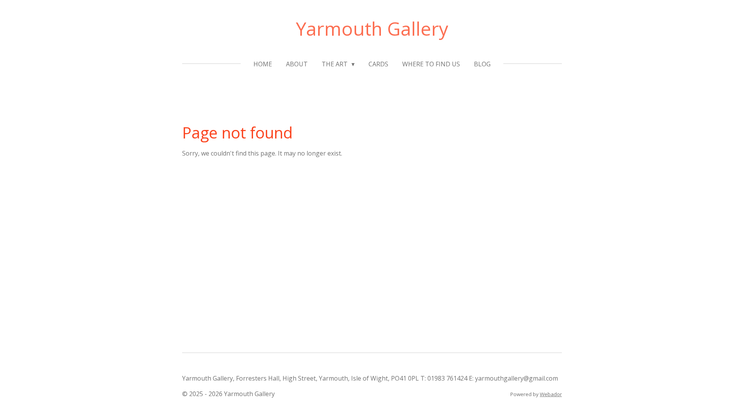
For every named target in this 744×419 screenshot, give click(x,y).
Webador (551, 394)
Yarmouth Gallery (372, 28)
